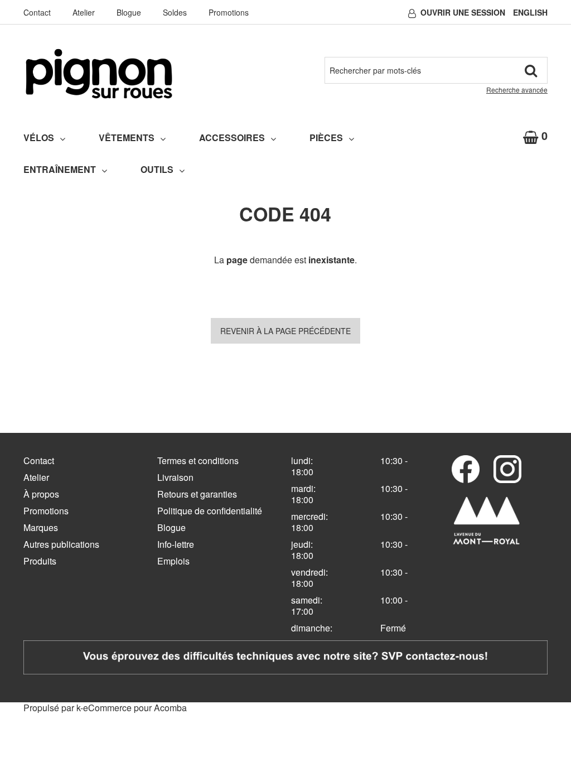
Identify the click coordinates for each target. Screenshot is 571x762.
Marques (40, 527)
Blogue (129, 12)
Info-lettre (175, 544)
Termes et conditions (198, 460)
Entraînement (59, 169)
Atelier (83, 12)
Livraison (175, 477)
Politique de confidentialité (209, 510)
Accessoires (232, 137)
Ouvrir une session (462, 12)
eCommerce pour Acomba (135, 707)
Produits (39, 560)
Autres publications (61, 544)
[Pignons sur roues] (99, 73)
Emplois (173, 560)
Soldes (175, 12)
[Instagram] (507, 469)
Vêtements (126, 137)
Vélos (38, 137)
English (530, 12)
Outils (157, 169)
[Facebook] (466, 469)
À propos (41, 494)
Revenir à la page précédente (285, 330)
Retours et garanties (197, 494)
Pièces (326, 137)
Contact (37, 12)
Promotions (229, 12)
